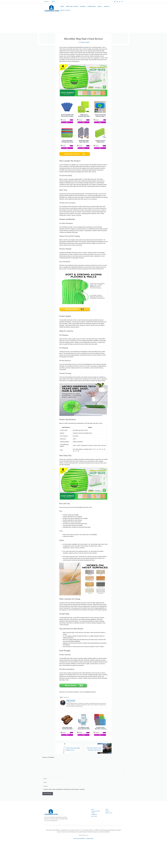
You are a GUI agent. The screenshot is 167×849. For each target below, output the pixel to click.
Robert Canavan (85, 42)
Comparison (91, 6)
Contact (46, 1)
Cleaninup (73, 701)
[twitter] (119, 1)
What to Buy (94, 816)
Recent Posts (66, 697)
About (53, 1)
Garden (82, 6)
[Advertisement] (83, 23)
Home (62, 6)
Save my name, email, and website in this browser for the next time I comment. (64, 789)
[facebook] (117, 1)
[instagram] (122, 1)
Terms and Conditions (79, 838)
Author (61, 697)
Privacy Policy (65, 10)
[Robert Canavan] (62, 705)
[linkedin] (114, 1)
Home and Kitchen (72, 6)
